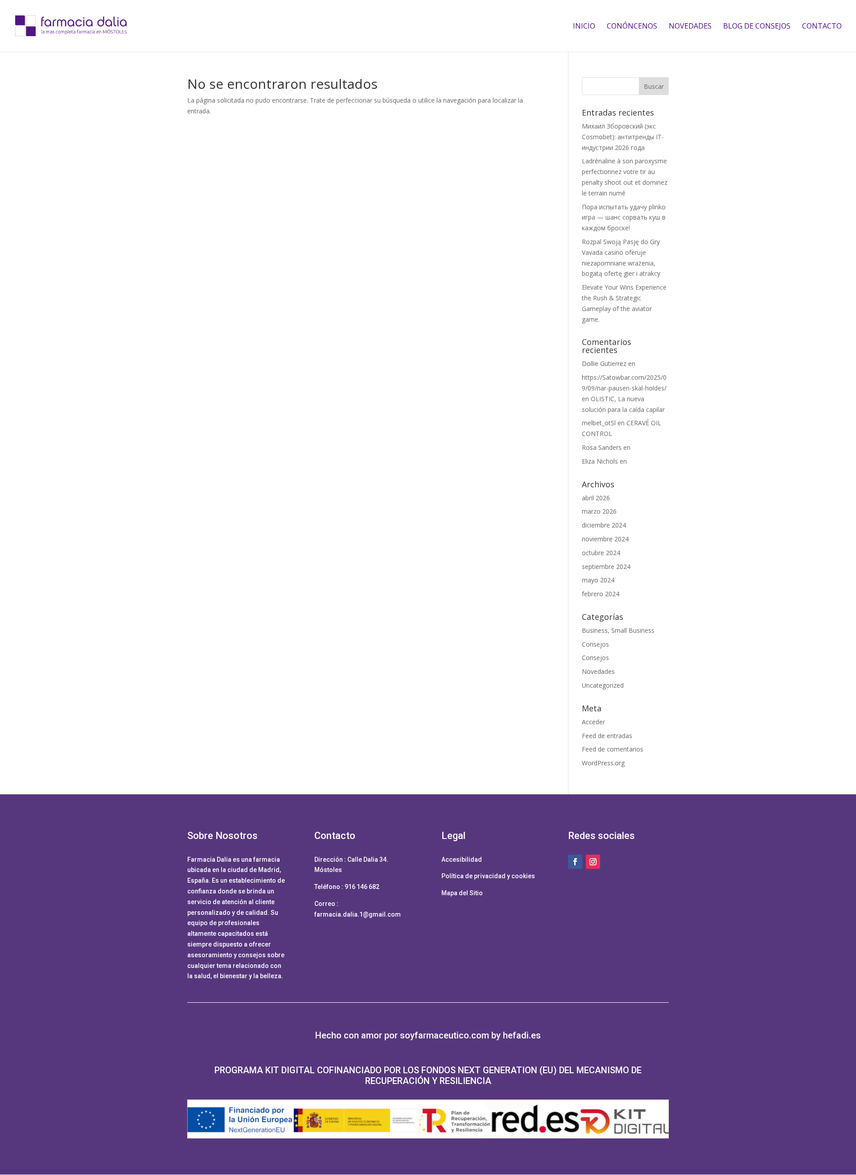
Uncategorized (603, 685)
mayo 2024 (598, 580)
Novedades (690, 27)
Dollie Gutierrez (604, 363)
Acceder (593, 722)
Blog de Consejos (756, 27)
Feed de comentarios (612, 749)
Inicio (584, 27)
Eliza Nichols (600, 461)
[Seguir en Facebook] (575, 862)
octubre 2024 (601, 552)
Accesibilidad (461, 859)
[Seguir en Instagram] (593, 862)
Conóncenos (632, 27)
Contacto (822, 27)
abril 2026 (596, 498)
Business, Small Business (618, 630)
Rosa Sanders (601, 447)
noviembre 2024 (605, 539)
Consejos (595, 644)
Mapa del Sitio (462, 893)
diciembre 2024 (604, 525)
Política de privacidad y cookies (488, 876)
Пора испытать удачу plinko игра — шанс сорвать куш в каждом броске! (624, 218)
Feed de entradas (607, 735)
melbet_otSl (599, 423)
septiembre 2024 (606, 566)
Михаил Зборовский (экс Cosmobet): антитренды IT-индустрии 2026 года (623, 137)
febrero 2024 (600, 594)
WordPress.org (603, 763)
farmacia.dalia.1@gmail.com (357, 914)
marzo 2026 (599, 511)
